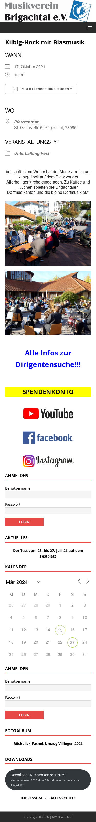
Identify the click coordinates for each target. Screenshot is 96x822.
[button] (89, 27)
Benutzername (17, 488)
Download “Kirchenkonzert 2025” (44, 779)
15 (60, 630)
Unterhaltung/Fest (31, 153)
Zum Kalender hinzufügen (44, 89)
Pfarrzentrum (26, 122)
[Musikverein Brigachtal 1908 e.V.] (48, 19)
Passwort (12, 504)
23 (72, 642)
